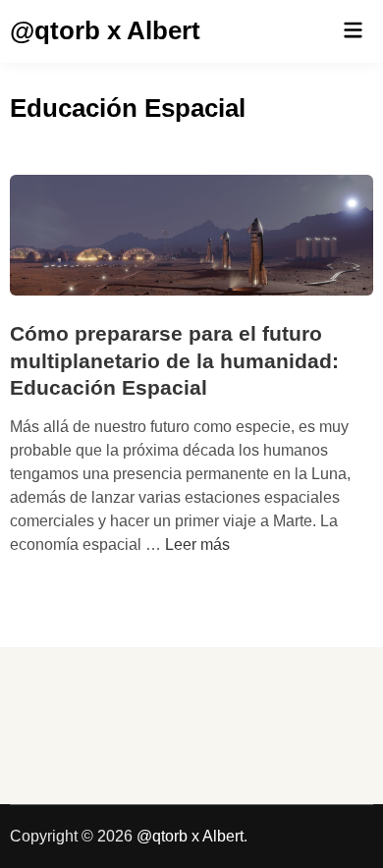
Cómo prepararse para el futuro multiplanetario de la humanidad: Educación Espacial (174, 360)
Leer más (197, 544)
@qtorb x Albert (105, 30)
